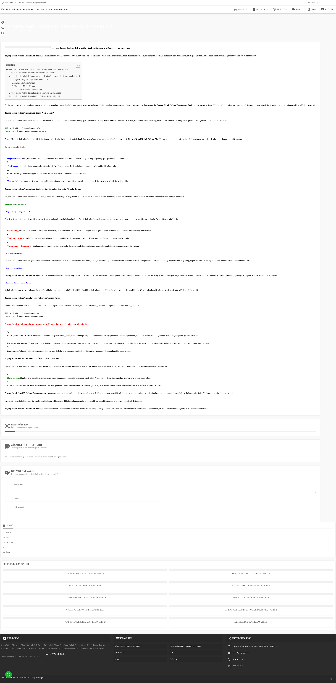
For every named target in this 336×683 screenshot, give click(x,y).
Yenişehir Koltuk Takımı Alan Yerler (251, 574)
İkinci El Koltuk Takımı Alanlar (32, 393)
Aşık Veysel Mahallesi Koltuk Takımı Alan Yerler (251, 610)
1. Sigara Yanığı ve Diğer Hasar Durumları (30, 79)
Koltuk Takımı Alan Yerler (153, 139)
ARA (332, 2)
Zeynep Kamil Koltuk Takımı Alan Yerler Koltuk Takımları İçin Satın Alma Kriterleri (44, 76)
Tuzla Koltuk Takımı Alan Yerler (251, 622)
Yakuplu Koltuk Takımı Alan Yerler (251, 598)
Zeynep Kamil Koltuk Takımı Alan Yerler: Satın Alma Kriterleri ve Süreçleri (37, 69)
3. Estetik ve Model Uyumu (23, 86)
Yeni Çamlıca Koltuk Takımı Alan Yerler (85, 622)
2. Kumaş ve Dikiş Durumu (23, 83)
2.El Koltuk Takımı (24, 31)
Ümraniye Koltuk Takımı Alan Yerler (85, 610)
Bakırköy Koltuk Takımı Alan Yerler (251, 586)
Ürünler (12, 31)
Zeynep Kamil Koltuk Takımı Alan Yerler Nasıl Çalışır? (32, 73)
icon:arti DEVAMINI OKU (55, 654)
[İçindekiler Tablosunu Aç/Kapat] (77, 65)
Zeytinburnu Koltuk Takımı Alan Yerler (85, 598)
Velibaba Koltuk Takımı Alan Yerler (85, 574)
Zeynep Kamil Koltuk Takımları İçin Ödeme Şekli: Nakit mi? (34, 96)
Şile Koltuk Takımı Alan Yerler (85, 586)
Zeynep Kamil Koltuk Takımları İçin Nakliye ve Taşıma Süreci (35, 93)
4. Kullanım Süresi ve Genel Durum (27, 89)
